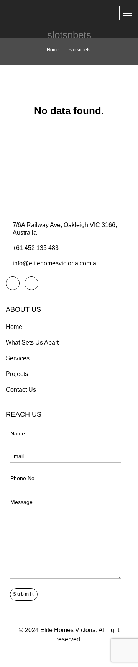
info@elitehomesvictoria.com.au (56, 263)
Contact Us (21, 389)
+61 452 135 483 (36, 248)
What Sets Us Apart (32, 342)
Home (53, 49)
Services (18, 358)
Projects (17, 374)
